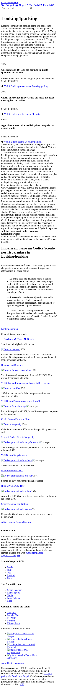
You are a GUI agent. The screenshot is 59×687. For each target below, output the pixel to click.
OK (22, 684)
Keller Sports (13, 592)
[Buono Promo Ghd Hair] (17, 475)
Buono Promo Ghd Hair (12, 486)
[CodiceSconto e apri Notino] (16, 491)
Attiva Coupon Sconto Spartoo (16, 522)
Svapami (11, 612)
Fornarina (11, 620)
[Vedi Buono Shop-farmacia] (19, 442)
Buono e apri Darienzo (12, 365)
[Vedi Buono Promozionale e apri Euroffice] (10, 388)
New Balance (13, 598)
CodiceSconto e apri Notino (14, 504)
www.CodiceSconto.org (12, 663)
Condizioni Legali (34, 553)
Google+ (31, 339)
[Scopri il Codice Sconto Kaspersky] (11, 424)
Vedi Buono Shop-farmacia (14, 455)
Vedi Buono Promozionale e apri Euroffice (21, 401)
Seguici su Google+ (10, 555)
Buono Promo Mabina (12, 470)
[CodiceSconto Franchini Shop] (13, 406)
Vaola (10, 595)
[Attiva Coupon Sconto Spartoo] (16, 509)
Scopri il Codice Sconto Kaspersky (18, 437)
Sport (9, 578)
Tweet (19, 339)
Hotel (10, 570)
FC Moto (11, 618)
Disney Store (13, 623)
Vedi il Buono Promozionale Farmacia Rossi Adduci (26, 383)
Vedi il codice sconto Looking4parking (22, 114)
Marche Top (13, 615)
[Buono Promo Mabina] (16, 460)
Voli (9, 572)
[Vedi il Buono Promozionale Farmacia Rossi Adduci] (16, 370)
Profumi (11, 575)
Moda (10, 567)
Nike (9, 600)
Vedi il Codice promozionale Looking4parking (26, 86)
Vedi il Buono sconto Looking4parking (22, 141)
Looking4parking (9, 329)
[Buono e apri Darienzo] (10, 349)
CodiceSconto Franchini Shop (15, 419)
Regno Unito (13, 652)
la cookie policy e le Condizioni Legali (26, 675)
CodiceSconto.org (9, 2)
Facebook (8, 339)
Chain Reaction (14, 590)
